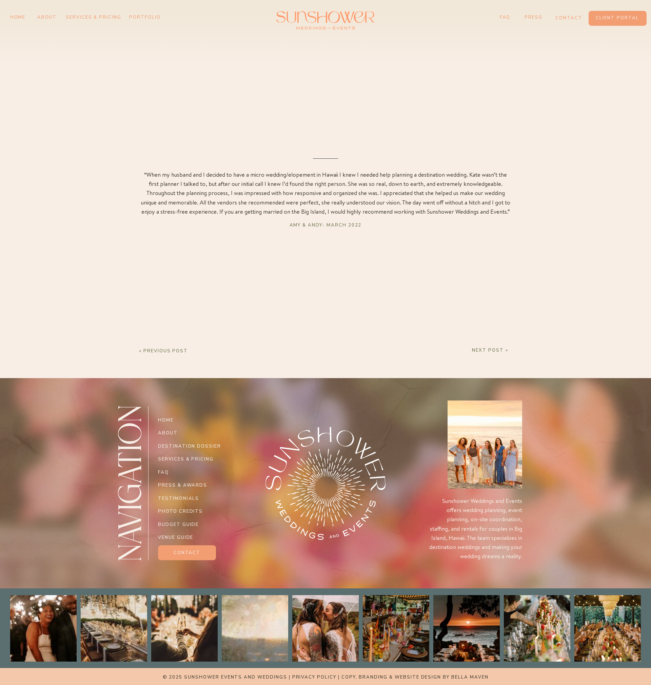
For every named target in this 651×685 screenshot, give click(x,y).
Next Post (488, 350)
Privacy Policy (314, 677)
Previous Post (165, 351)
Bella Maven (469, 677)
